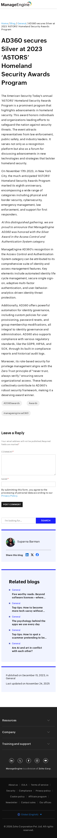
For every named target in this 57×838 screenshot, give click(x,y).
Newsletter (11, 802)
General (11, 678)
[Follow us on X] (20, 760)
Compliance (25, 791)
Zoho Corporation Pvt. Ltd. (28, 826)
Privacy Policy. (9, 495)
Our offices (45, 802)
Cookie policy (17, 797)
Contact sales (28, 802)
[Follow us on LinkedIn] (11, 760)
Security (10, 791)
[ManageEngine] (20, 4)
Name (4, 479)
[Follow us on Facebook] (28, 760)
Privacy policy (43, 791)
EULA (24, 785)
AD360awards (12, 403)
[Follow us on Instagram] (37, 760)
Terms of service (39, 785)
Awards (33, 403)
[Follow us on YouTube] (45, 760)
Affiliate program (37, 797)
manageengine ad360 (16, 413)
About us (13, 785)
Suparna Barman (28, 541)
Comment (7, 452)
